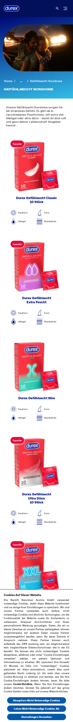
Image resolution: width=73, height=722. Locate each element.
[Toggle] (65, 8)
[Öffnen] (57, 8)
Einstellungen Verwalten (36, 716)
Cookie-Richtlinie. (23, 684)
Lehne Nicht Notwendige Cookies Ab (36, 708)
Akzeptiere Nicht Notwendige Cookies (36, 700)
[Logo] (11, 8)
